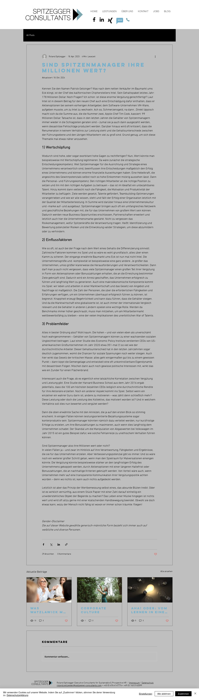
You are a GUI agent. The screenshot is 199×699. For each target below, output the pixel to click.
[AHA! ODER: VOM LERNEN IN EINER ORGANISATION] (149, 589)
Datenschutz (148, 683)
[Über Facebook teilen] (43, 544)
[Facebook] (94, 19)
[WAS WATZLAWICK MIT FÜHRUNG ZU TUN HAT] (49, 589)
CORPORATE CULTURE (93, 610)
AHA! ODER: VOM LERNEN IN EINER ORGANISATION (149, 610)
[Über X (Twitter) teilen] (51, 544)
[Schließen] (195, 694)
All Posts (30, 35)
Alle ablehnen (164, 693)
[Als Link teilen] (66, 544)
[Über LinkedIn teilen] (58, 544)
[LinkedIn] (102, 19)
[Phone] (128, 19)
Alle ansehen (166, 571)
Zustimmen (183, 693)
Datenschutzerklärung (17, 695)
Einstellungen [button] (145, 693)
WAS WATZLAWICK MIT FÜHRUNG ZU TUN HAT (49, 610)
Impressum (134, 683)
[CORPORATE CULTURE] (99, 589)
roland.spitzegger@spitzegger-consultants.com (79, 685)
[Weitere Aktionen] (155, 56)
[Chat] (120, 21)
